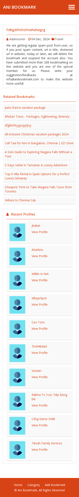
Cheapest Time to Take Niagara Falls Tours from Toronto (38, 189)
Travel (59, 39)
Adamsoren (17, 39)
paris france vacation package (25, 108)
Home (18, 485)
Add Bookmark (55, 485)
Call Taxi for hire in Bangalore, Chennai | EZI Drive (39, 143)
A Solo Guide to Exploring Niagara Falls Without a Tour (38, 154)
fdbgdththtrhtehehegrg (25, 29)
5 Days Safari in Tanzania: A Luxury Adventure (36, 165)
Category (33, 485)
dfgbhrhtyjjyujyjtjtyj (18, 125)
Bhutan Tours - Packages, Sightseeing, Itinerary (37, 116)
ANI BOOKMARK (19, 7)
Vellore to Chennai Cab (20, 200)
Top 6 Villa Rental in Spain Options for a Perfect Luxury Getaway (37, 176)
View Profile (40, 232)
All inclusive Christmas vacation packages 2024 (36, 134)
